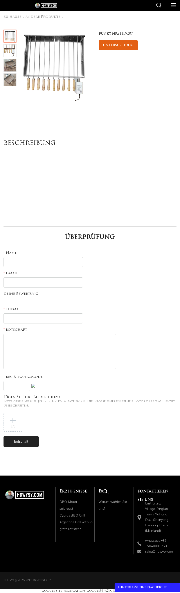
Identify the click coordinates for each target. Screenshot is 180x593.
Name (10, 253)
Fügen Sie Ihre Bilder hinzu (89, 401)
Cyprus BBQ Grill (72, 515)
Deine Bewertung (21, 294)
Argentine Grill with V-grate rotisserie (76, 523)
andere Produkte (42, 17)
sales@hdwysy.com (159, 552)
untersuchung (118, 45)
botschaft (15, 330)
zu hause (12, 17)
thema (11, 309)
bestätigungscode (23, 377)
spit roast (66, 509)
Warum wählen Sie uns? (113, 502)
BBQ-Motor (68, 502)
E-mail (11, 273)
